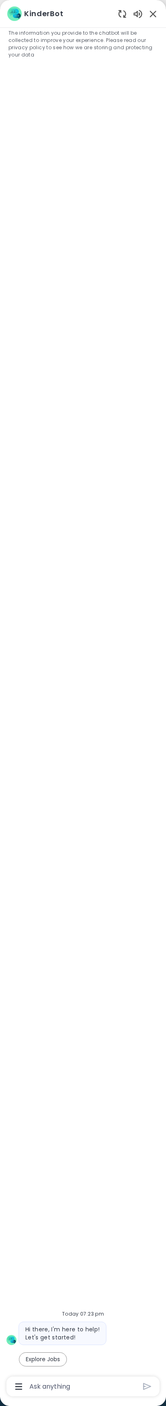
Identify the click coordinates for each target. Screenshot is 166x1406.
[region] (83, 699)
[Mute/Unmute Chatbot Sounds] (138, 13)
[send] (147, 1386)
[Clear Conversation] (122, 13)
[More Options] (19, 1386)
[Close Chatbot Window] (153, 13)
